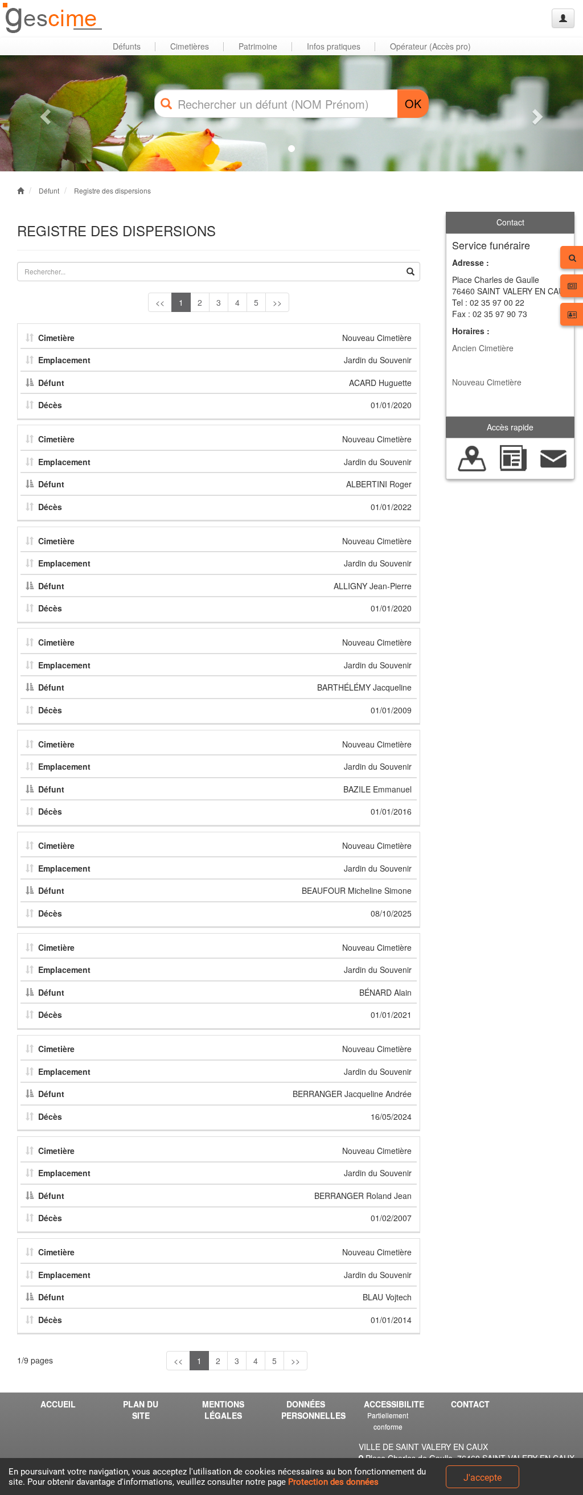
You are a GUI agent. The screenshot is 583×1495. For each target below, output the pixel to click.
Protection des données (333, 1482)
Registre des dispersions (112, 190)
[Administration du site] (563, 18)
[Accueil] (53, 18)
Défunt (49, 190)
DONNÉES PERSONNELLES (309, 1409)
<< (160, 302)
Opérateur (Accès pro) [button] (430, 46)
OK (413, 103)
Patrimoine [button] (258, 46)
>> (277, 302)
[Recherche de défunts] (472, 457)
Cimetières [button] (189, 46)
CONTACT (470, 1404)
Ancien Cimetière (483, 348)
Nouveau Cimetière (487, 382)
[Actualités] (512, 457)
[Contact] (553, 457)
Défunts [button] (127, 46)
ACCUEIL (58, 1404)
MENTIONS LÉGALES (223, 1409)
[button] (44, 113)
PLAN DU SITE (140, 1409)
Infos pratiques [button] (333, 46)
